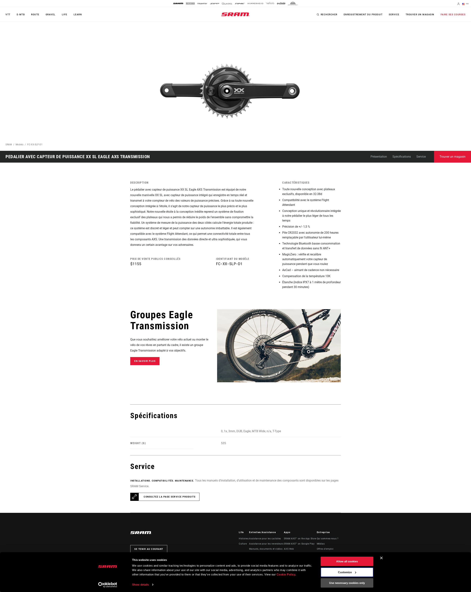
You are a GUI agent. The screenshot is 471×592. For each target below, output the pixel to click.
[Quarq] (227, 4)
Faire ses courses (453, 14)
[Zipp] (214, 4)
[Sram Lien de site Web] (235, 14)
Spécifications (401, 156)
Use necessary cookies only (347, 582)
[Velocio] (270, 3)
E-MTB (21, 14)
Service (394, 14)
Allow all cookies (347, 561)
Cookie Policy (286, 574)
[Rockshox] (190, 3)
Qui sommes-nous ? (328, 538)
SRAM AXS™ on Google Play (299, 543)
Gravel (51, 14)
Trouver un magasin (420, 14)
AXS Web (289, 549)
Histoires (244, 538)
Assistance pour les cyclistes (265, 538)
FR (467, 4)
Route (35, 14)
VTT (8, 14)
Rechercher (329, 14)
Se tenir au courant (148, 549)
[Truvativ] (202, 3)
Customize (345, 572)
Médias (321, 543)
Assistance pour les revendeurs (266, 543)
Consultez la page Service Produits (169, 497)
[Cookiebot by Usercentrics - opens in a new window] (108, 585)
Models (20, 144)
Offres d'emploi (325, 549)
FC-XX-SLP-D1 (35, 144)
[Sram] (178, 3)
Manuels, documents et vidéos (265, 549)
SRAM (9, 144)
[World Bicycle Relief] (293, 3)
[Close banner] (381, 558)
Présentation (379, 156)
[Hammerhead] (255, 3)
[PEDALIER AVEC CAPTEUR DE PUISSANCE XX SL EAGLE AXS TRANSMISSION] (229, 91)
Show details (140, 584)
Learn (78, 14)
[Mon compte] (458, 4)
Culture (243, 543)
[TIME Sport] (240, 4)
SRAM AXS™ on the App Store (300, 538)
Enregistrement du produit (363, 14)
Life (64, 14)
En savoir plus (144, 361)
